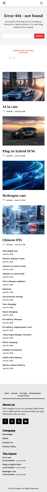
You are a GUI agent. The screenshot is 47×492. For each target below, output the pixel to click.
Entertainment (9, 461)
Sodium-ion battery (12, 350)
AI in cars (10, 106)
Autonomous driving (13, 296)
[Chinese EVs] (23, 219)
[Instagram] (12, 421)
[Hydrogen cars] (23, 175)
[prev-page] (10, 57)
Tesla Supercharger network (17, 335)
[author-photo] (4, 111)
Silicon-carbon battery (14, 365)
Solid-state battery (12, 357)
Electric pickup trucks (14, 258)
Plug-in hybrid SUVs (19, 151)
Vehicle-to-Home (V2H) (14, 266)
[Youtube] (25, 421)
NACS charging (10, 342)
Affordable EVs (10, 251)
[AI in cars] (23, 86)
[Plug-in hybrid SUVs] (23, 131)
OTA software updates (14, 281)
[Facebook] (5, 421)
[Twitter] (19, 421)
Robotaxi (7, 289)
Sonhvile (9, 111)
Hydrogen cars (14, 195)
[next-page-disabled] (14, 57)
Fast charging (9, 304)
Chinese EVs (12, 240)
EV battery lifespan (12, 319)
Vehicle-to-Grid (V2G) (13, 274)
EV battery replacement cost (17, 327)
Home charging (10, 312)
